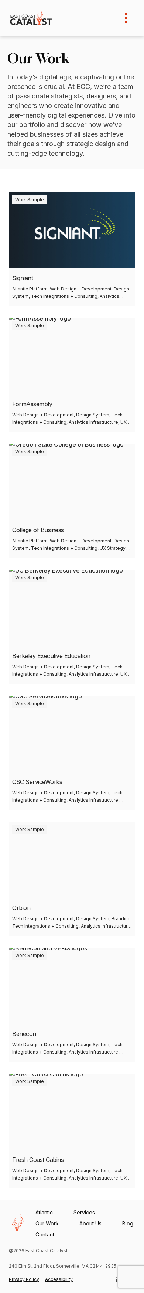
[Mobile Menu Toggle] (126, 18)
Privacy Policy (24, 1279)
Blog (127, 1223)
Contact (44, 1234)
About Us (90, 1223)
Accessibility (59, 1279)
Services (84, 1212)
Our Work (47, 1223)
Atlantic (44, 1212)
